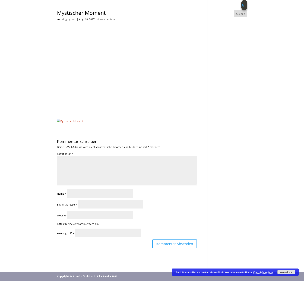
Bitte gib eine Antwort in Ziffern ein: (78, 224)
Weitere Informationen (263, 272)
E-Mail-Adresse (67, 204)
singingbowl (69, 19)
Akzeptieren (286, 272)
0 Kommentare (106, 19)
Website (61, 215)
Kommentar (65, 153)
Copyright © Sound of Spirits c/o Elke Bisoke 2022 (87, 276)
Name (61, 193)
